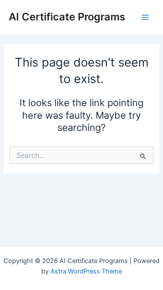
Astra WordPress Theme (86, 271)
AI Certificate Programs (67, 16)
